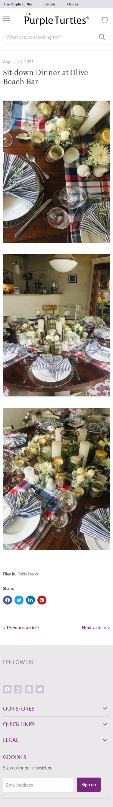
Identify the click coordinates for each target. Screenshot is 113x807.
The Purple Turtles (18, 4)
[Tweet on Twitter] (19, 600)
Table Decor (28, 574)
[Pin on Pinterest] (41, 600)
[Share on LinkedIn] (30, 600)
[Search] (102, 37)
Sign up (88, 784)
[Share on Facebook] (7, 600)
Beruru (49, 4)
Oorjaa (72, 4)
